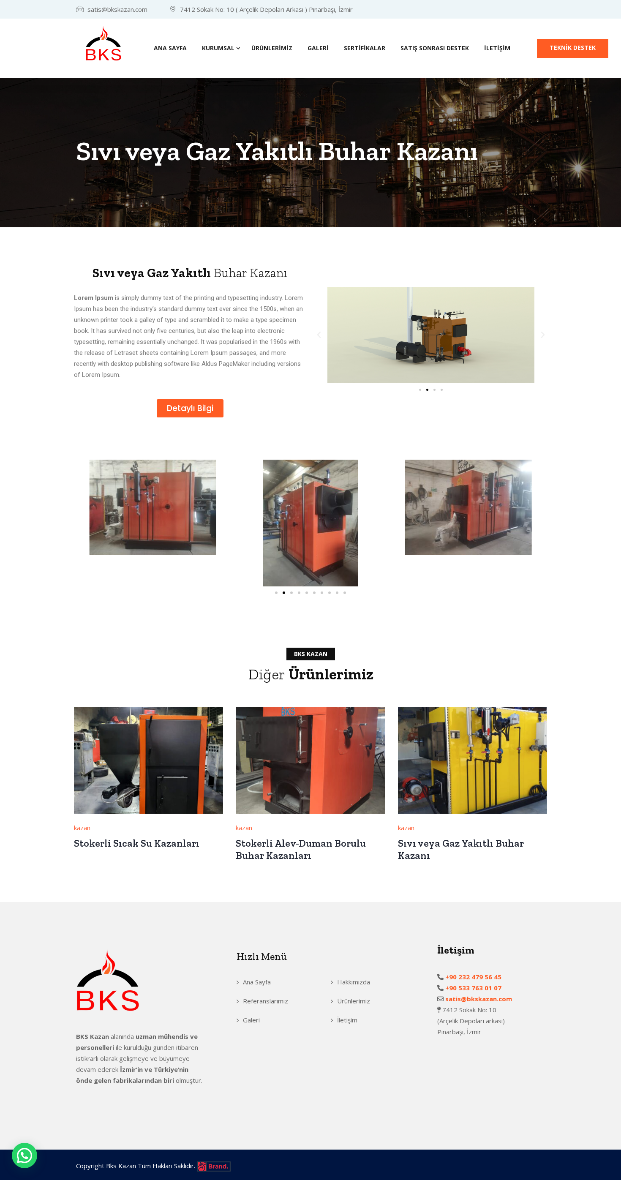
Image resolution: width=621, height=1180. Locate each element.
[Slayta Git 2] (427, 390)
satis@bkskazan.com (478, 999)
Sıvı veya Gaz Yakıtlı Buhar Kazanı (461, 849)
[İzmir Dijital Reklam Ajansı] (214, 1165)
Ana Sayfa (170, 48)
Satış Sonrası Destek (434, 48)
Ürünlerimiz (271, 48)
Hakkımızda (353, 982)
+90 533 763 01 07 (475, 988)
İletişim (497, 48)
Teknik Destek (573, 48)
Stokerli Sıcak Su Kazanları (136, 843)
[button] (319, 335)
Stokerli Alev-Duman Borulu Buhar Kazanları (301, 849)
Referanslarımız (265, 1001)
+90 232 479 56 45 (475, 977)
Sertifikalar (364, 48)
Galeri (318, 48)
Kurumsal (218, 48)
